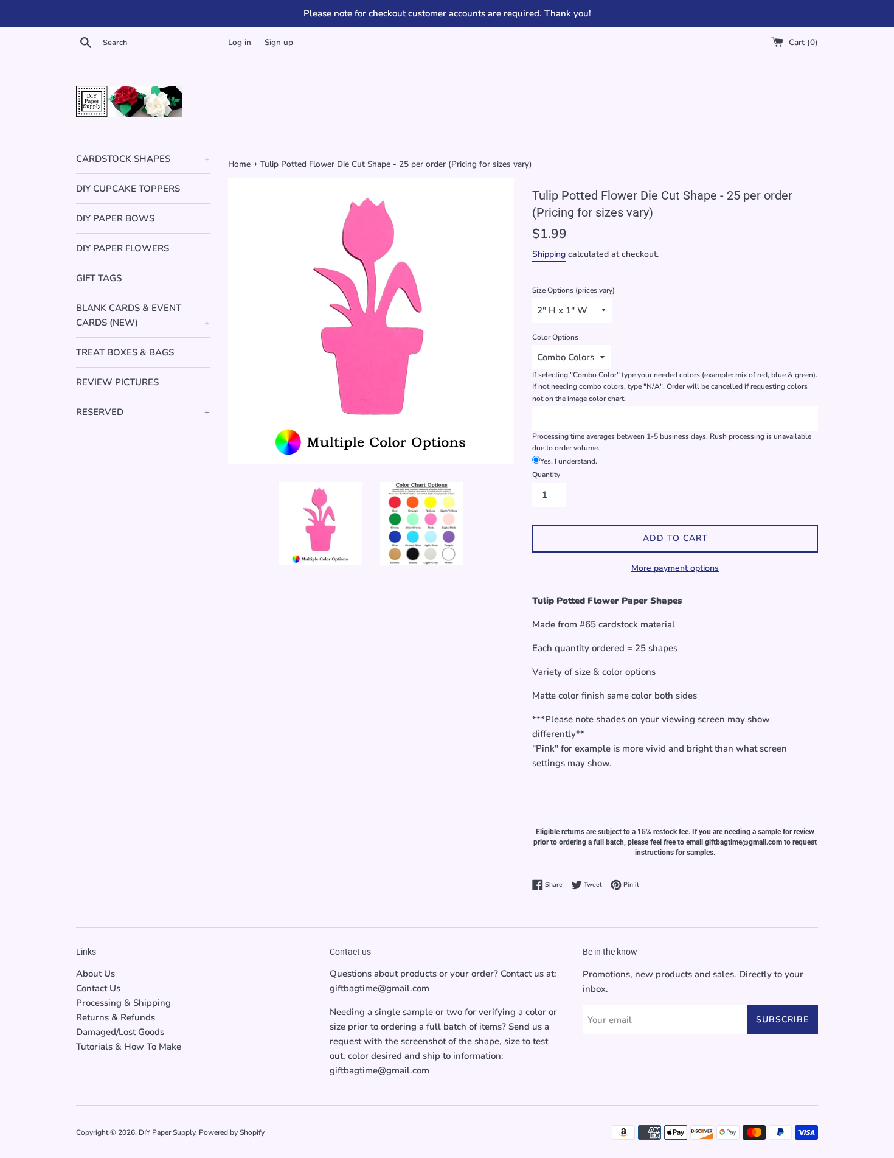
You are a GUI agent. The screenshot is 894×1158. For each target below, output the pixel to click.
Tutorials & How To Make (128, 1047)
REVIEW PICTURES (117, 382)
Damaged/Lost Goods (120, 1032)
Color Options (555, 337)
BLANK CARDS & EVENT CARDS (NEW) (143, 315)
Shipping (549, 254)
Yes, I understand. (568, 461)
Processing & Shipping (123, 1003)
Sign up (279, 42)
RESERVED (143, 412)
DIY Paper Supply (167, 1132)
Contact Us (98, 988)
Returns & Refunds (115, 1017)
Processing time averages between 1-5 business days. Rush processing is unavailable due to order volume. (671, 442)
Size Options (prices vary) (573, 290)
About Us (95, 974)
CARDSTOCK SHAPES (143, 159)
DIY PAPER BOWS (115, 218)
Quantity (546, 475)
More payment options (675, 568)
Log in (239, 42)
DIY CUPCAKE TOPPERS (128, 189)
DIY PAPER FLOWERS (122, 248)
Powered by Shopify (232, 1132)
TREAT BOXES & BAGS (125, 352)
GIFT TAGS (99, 278)
